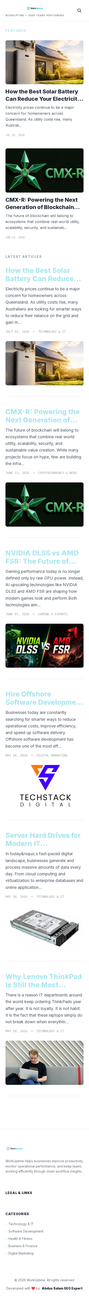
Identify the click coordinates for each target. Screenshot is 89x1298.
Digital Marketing (19, 1253)
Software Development (24, 1231)
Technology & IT (19, 1224)
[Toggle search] (79, 10)
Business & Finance (21, 1246)
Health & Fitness (18, 1239)
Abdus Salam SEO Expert (62, 1288)
